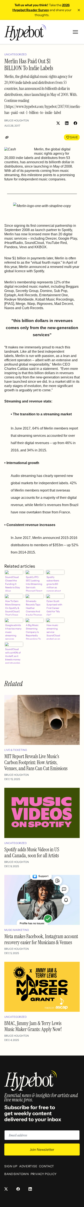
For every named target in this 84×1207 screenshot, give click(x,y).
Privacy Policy (44, 1174)
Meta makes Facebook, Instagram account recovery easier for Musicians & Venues (41, 939)
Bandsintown (16, 1174)
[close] (78, 10)
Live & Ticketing (15, 750)
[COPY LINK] (7, 137)
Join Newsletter (42, 1149)
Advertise (28, 1166)
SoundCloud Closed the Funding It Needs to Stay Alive (12, 583)
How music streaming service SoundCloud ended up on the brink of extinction (53, 632)
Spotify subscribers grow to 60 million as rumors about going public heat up (54, 583)
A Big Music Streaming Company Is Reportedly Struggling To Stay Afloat (33, 632)
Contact (46, 1166)
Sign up (10, 1166)
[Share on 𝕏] (58, 123)
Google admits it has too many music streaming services (13, 632)
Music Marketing (16, 930)
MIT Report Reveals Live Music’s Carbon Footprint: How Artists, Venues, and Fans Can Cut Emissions (35, 762)
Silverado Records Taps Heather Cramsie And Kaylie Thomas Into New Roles (34, 608)
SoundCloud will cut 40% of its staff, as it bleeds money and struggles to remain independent (13, 656)
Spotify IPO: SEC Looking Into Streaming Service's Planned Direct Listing (34, 583)
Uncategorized (15, 54)
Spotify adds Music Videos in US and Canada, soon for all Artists (31, 852)
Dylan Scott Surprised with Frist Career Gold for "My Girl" (54, 608)
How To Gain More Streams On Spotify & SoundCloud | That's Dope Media (12, 608)
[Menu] (75, 32)
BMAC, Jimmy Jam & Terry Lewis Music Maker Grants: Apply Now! (33, 1026)
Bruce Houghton (16, 120)
